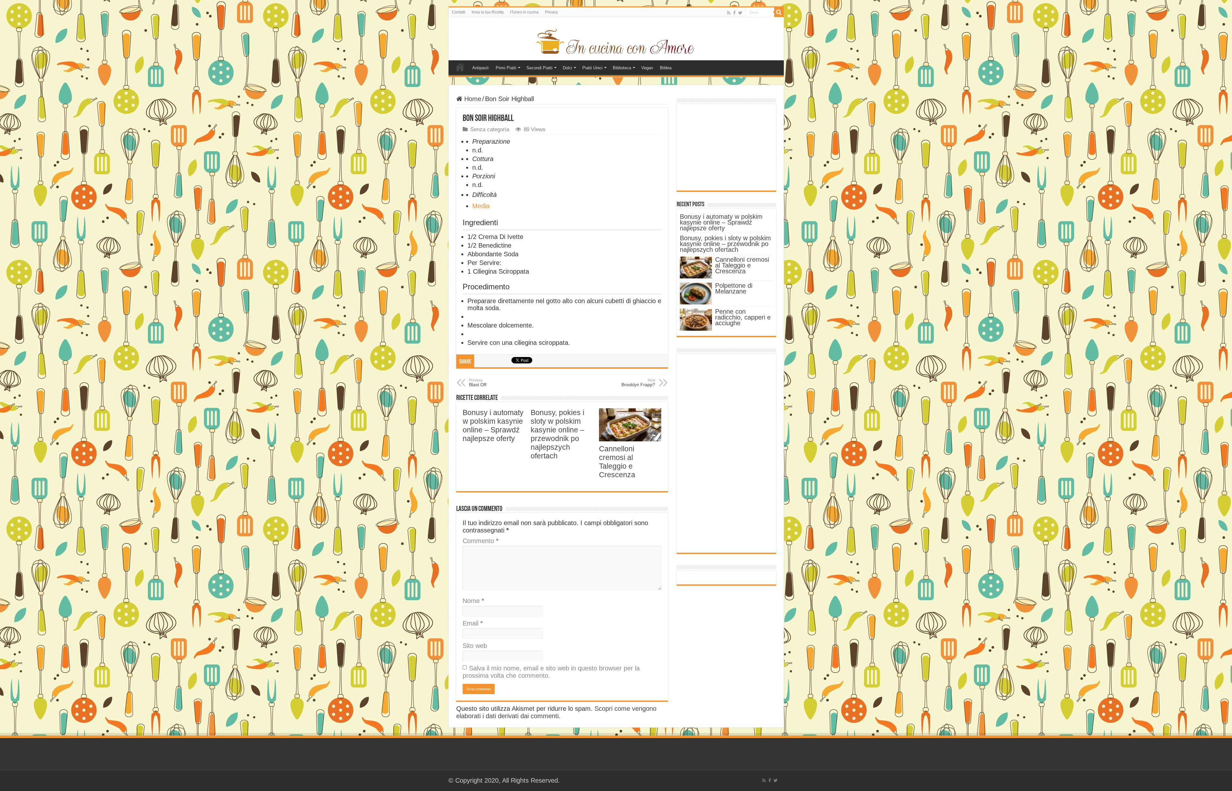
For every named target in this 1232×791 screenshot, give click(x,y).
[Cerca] (779, 12)
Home (460, 67)
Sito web (475, 645)
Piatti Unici (592, 67)
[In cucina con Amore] (616, 40)
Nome (473, 600)
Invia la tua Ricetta (488, 12)
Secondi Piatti (539, 67)
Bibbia (666, 67)
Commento (481, 540)
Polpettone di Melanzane (733, 288)
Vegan (647, 67)
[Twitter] (740, 13)
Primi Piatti (506, 67)
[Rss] (728, 13)
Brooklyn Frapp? (638, 382)
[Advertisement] (726, 147)
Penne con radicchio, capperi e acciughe (743, 317)
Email (473, 623)
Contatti (458, 12)
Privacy (551, 12)
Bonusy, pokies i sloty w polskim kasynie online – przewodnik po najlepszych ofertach (557, 434)
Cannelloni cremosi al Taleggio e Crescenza (617, 462)
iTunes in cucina (524, 12)
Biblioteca (622, 67)
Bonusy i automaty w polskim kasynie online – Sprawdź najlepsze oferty (493, 425)
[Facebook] (734, 13)
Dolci (567, 67)
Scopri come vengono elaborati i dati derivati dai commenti (556, 712)
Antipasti (480, 67)
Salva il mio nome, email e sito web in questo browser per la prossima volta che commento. (551, 672)
